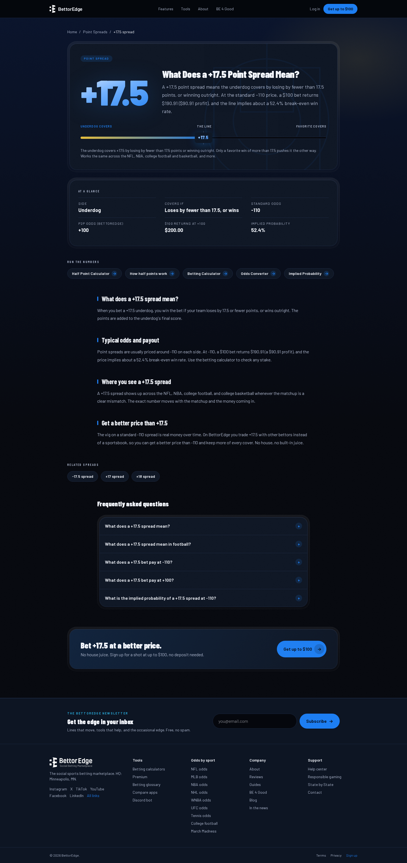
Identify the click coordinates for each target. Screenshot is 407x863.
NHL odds (199, 792)
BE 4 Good (225, 8)
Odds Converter (258, 273)
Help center (317, 769)
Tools (185, 8)
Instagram (58, 789)
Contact (315, 792)
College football (204, 823)
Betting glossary (146, 784)
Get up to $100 (340, 8)
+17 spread (114, 476)
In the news (258, 807)
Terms (321, 855)
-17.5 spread (82, 476)
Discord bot (142, 800)
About (203, 8)
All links (93, 795)
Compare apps (145, 792)
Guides (255, 784)
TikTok (81, 789)
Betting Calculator (207, 273)
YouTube (97, 789)
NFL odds (199, 769)
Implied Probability (308, 273)
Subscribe (319, 721)
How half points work (152, 273)
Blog (253, 800)
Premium (140, 776)
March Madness (204, 831)
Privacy (336, 855)
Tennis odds (201, 815)
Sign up (351, 855)
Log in (315, 8)
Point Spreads (95, 31)
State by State (320, 784)
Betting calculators (149, 769)
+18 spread (145, 476)
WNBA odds (201, 800)
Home (72, 31)
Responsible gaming (324, 776)
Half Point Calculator (94, 273)
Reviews (256, 776)
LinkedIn (77, 795)
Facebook (58, 795)
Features (165, 8)
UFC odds (199, 807)
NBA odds (199, 784)
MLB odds (199, 776)
